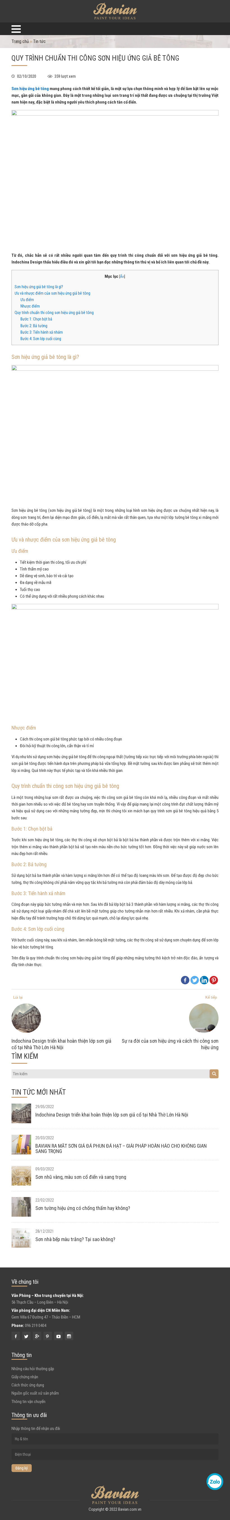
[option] (63, 1027)
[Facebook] (185, 980)
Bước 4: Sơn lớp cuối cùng (40, 338)
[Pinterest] (214, 980)
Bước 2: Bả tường (33, 326)
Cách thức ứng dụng (28, 1385)
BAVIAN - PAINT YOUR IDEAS (115, 11)
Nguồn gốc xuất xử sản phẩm (35, 1393)
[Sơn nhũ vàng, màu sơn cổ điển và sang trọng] (23, 1176)
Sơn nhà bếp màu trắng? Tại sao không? (75, 1239)
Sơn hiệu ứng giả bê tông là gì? (39, 287)
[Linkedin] (204, 980)
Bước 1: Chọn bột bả (36, 319)
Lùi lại (18, 997)
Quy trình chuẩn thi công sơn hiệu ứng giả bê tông (54, 312)
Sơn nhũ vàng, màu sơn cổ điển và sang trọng (80, 1177)
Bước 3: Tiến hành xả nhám (41, 332)
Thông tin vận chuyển (28, 1401)
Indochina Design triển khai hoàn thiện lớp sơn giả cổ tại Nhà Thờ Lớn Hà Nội (111, 1114)
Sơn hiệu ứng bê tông (30, 88)
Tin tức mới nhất (39, 1092)
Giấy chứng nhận (25, 1376)
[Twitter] (194, 980)
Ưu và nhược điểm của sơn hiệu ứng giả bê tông (52, 293)
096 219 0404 (35, 1325)
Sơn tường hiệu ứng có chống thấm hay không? (82, 1208)
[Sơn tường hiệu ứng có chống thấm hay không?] (23, 1207)
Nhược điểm (30, 306)
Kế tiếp (211, 997)
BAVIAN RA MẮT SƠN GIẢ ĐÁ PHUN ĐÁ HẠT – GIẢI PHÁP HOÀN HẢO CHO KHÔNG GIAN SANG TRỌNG (121, 1148)
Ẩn (122, 276)
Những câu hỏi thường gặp (33, 1368)
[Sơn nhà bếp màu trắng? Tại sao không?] (23, 1238)
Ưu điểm (27, 299)
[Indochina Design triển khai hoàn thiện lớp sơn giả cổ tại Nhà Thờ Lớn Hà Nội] (23, 1113)
